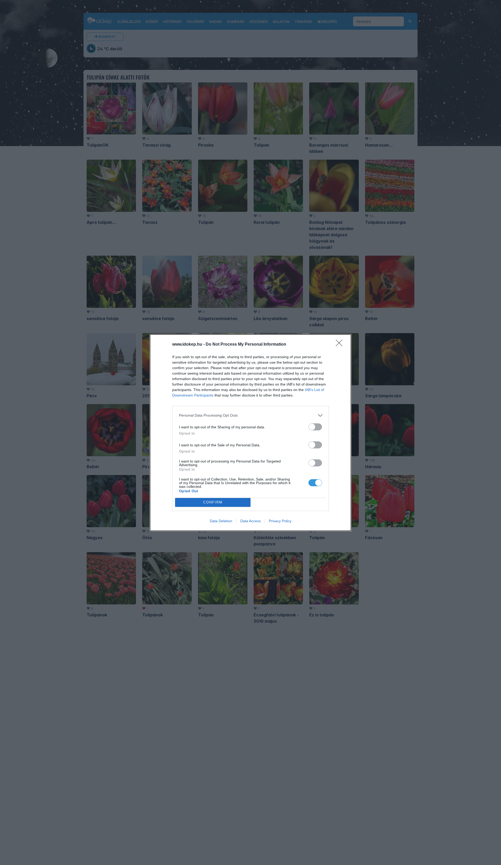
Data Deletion (221, 521)
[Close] (341, 345)
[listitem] (250, 415)
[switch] (315, 426)
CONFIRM (213, 502)
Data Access (250, 521)
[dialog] (250, 432)
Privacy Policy (280, 521)
